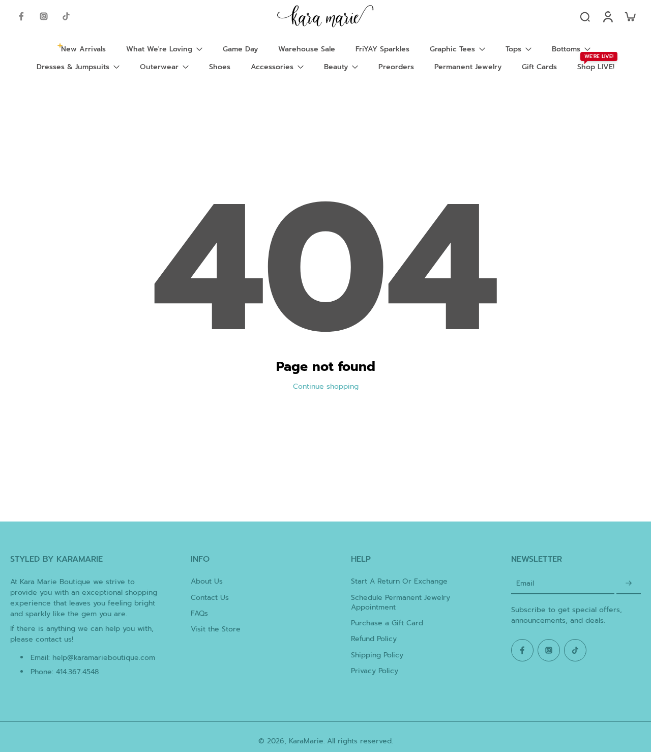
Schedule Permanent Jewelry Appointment (400, 603)
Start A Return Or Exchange (399, 581)
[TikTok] (66, 16)
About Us (207, 581)
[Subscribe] (628, 583)
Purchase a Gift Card (387, 623)
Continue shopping (326, 386)
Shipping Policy (377, 655)
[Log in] (607, 16)
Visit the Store (216, 629)
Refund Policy (374, 639)
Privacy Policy (374, 671)
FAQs (199, 613)
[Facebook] (21, 16)
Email (525, 583)
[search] (585, 16)
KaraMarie (306, 741)
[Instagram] (44, 16)
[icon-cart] (629, 16)
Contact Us (210, 597)
